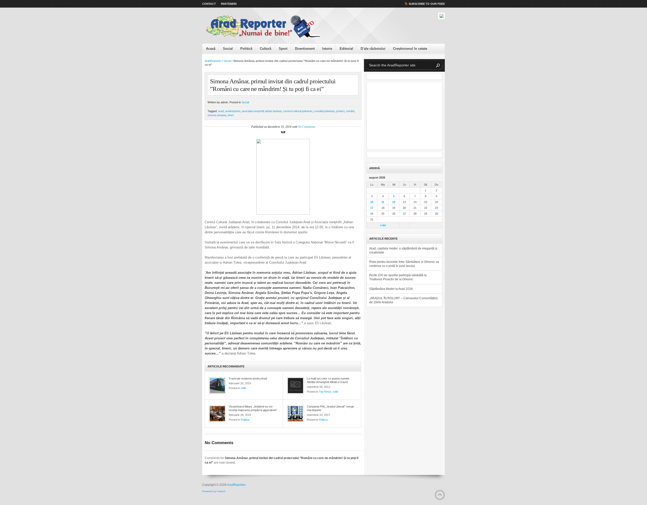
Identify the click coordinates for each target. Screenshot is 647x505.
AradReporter (213, 60)
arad (221, 111)
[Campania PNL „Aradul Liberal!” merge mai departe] (295, 413)
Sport (283, 48)
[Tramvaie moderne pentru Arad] (217, 385)
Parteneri (229, 3)
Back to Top (440, 495)
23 (436, 207)
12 (393, 202)
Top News (325, 391)
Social (228, 48)
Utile (243, 388)
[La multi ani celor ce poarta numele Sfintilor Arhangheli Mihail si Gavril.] (295, 385)
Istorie (327, 48)
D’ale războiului (373, 48)
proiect (340, 111)
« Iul (383, 225)
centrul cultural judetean (297, 111)
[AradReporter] (263, 26)
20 (404, 207)
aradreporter (232, 111)
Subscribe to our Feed (427, 3)
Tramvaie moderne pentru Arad (248, 378)
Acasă (210, 48)
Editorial (346, 48)
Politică (246, 48)
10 (371, 202)
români (350, 111)
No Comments (306, 127)
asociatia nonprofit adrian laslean (262, 111)
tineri (231, 115)
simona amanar (216, 115)
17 (371, 207)
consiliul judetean (324, 111)
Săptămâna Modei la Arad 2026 (391, 288)
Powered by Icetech (213, 491)
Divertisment (305, 48)
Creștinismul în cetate (410, 48)
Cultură (265, 48)
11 (382, 202)
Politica (245, 419)
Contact (209, 3)
